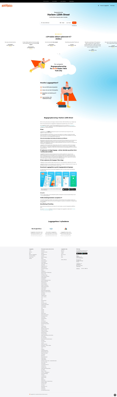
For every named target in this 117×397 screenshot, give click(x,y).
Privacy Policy (31, 257)
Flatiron (42, 258)
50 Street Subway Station (45, 323)
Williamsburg (43, 379)
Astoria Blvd (43, 264)
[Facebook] (81, 268)
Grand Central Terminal (44, 314)
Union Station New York (45, 364)
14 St (42, 347)
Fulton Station (43, 363)
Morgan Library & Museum (45, 276)
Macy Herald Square (44, 356)
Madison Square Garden (45, 286)
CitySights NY (43, 271)
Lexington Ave (43, 365)
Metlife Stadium (43, 358)
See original (55, 42)
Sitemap (30, 258)
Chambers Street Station (45, 304)
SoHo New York (43, 383)
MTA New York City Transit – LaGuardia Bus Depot (49, 360)
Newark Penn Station (44, 353)
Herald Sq (42, 349)
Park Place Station (44, 303)
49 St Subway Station (44, 322)
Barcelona (62, 250)
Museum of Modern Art (44, 285)
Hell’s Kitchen (43, 317)
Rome (62, 257)
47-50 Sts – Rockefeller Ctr (45, 372)
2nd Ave (42, 301)
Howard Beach (43, 262)
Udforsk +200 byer (64, 259)
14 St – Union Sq (43, 296)
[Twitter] (82, 268)
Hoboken (42, 255)
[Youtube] (85, 268)
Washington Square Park (45, 328)
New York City (63, 254)
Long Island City (43, 376)
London (62, 253)
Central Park (43, 387)
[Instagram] (84, 268)
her (40, 195)
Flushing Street (43, 346)
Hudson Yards (43, 289)
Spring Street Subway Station (45, 290)
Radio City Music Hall (44, 281)
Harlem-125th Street (44, 263)
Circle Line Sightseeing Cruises (46, 280)
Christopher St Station (44, 268)
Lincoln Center (43, 259)
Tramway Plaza (43, 326)
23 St (42, 308)
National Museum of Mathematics (46, 272)
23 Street (42, 310)
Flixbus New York (44, 267)
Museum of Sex (43, 273)
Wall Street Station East (44, 351)
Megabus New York (44, 266)
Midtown (42, 378)
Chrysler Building (43, 277)
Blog (30, 253)
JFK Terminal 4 (43, 321)
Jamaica (42, 342)
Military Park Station (44, 344)
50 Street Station (43, 300)
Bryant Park (43, 355)
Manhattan (42, 374)
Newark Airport (43, 313)
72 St (42, 298)
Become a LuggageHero (104, 5)
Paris (62, 255)
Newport (42, 253)
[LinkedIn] (87, 268)
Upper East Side (43, 377)
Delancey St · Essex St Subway (46, 291)
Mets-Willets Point (44, 254)
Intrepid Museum (43, 287)
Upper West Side (43, 318)
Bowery (42, 269)
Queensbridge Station (44, 350)
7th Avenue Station (44, 333)
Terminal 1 (42, 319)
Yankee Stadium (43, 359)
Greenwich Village (44, 382)
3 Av (42, 299)
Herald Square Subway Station (46, 368)
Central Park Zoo (43, 282)
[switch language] (98, 5)
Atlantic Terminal (43, 327)
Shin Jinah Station (44, 337)
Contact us (78, 268)
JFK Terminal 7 (43, 336)
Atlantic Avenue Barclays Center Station (47, 335)
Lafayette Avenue (43, 295)
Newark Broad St (43, 332)
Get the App (112, 5)
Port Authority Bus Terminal (45, 390)
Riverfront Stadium (44, 257)
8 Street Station (43, 305)
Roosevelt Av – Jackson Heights (46, 345)
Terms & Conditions (32, 255)
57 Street (42, 309)
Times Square (43, 388)
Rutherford (42, 250)
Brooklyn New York (44, 386)
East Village (43, 369)
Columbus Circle (43, 367)
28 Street (42, 312)
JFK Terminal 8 (43, 341)
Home (30, 250)
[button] (115, 395)
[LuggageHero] (7, 6)
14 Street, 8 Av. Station (44, 331)
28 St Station (43, 294)
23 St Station (43, 292)
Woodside (42, 340)
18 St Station (43, 354)
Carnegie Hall (43, 278)
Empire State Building (44, 373)
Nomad (42, 324)
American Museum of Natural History (46, 381)
